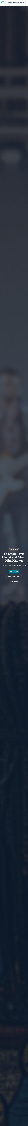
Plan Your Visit (14, 571)
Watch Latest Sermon (14, 576)
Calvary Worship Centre (15, 3)
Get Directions (14, 581)
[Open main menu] (25, 3)
